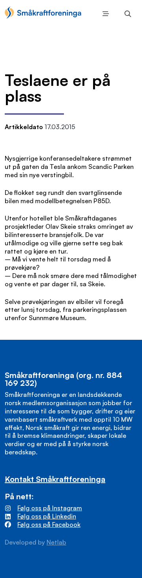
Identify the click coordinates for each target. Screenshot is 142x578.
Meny (104, 14)
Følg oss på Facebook (48, 524)
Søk (126, 14)
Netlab (56, 542)
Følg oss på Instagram (49, 508)
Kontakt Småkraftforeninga (55, 479)
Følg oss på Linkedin (46, 516)
